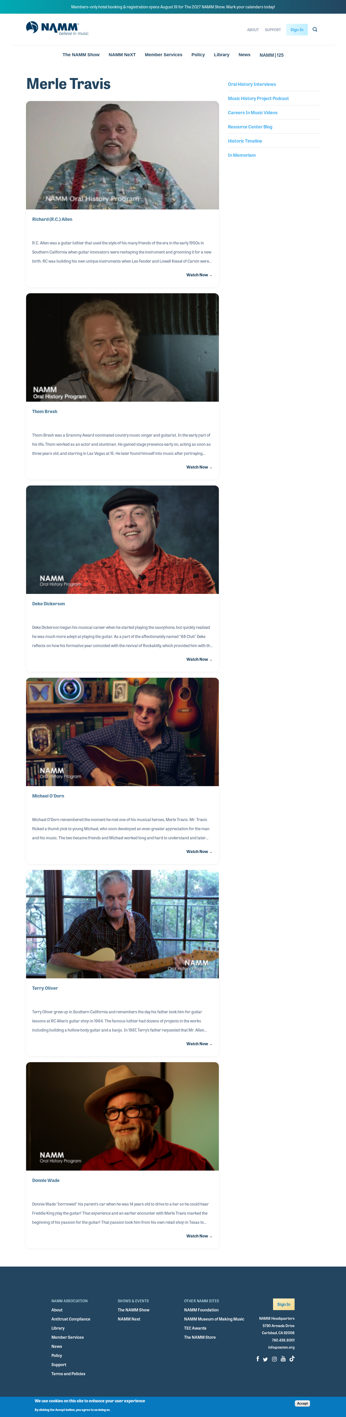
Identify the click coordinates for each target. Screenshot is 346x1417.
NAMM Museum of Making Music (214, 1319)
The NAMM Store (200, 1337)
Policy (198, 54)
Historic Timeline (245, 140)
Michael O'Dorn (48, 795)
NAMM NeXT (122, 54)
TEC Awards (195, 1328)
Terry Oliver (45, 987)
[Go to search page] (315, 30)
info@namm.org (281, 1347)
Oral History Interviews (252, 84)
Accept (302, 1403)
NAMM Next (129, 1319)
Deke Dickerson (48, 603)
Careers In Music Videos (253, 112)
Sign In (297, 29)
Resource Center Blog (250, 126)
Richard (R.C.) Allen (52, 219)
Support (273, 29)
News (245, 54)
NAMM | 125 (272, 54)
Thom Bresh (44, 411)
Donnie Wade (46, 1180)
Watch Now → (199, 275)
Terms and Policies (68, 1373)
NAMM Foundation (201, 1310)
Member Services (163, 54)
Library (221, 54)
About (253, 29)
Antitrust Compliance (70, 1319)
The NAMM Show (81, 54)
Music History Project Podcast (258, 98)
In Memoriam (242, 154)
